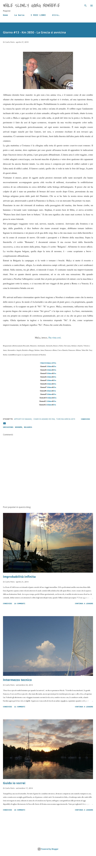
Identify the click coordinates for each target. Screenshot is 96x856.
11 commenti (19, 707)
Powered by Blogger (49, 849)
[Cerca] (85, 4)
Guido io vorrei (14, 783)
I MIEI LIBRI (38, 15)
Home (5, 15)
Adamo (49, 366)
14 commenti (19, 604)
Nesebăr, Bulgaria (23, 427)
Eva (55, 366)
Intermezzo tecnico (17, 680)
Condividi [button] (85, 419)
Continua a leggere (84, 604)
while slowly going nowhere (31, 5)
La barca (19, 15)
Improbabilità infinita (19, 576)
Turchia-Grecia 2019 (65, 419)
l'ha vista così (54, 337)
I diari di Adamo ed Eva (48, 363)
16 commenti (19, 810)
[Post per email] (4, 424)
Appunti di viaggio (23, 419)
